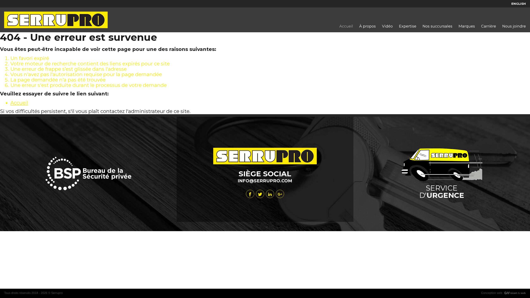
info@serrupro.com (265, 180)
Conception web (491, 292)
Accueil (19, 103)
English (518, 4)
